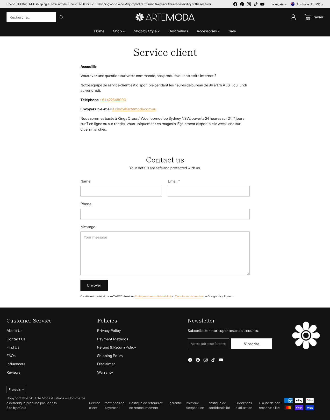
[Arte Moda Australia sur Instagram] (248, 5)
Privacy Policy (109, 330)
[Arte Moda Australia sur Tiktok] (255, 5)
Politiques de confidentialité (153, 296)
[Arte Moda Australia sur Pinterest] (242, 5)
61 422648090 (113, 100)
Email (174, 181)
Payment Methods (112, 339)
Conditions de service (189, 296)
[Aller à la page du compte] (293, 17)
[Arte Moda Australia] (165, 17)
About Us (14, 330)
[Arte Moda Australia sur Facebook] (235, 5)
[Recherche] (61, 17)
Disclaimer (106, 364)
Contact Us (16, 339)
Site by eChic (16, 408)
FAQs (11, 355)
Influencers (16, 364)
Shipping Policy (110, 355)
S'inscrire (251, 344)
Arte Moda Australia (49, 398)
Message (87, 226)
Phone (85, 204)
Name (85, 181)
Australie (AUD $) (308, 4)
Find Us (13, 347)
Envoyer (94, 285)
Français (277, 4)
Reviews (13, 372)
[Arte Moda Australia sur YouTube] (262, 5)
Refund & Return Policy (116, 347)
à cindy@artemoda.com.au (134, 109)
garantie (176, 403)
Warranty (105, 372)
